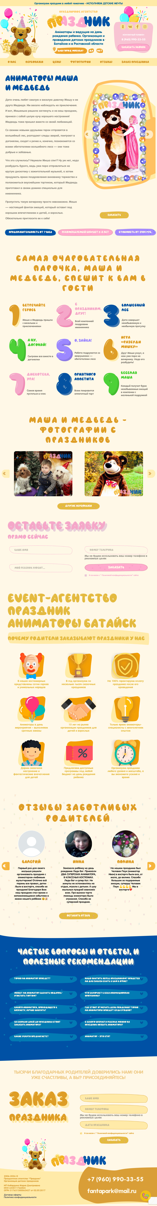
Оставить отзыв (78, 915)
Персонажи (34, 62)
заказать (133, 47)
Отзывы (106, 62)
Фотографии (80, 62)
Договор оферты (12, 1194)
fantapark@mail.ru (111, 1190)
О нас (12, 62)
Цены (57, 62)
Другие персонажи (78, 505)
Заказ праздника (135, 62)
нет (99, 50)
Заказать (114, 215)
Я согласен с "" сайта (113, 575)
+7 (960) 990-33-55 (115, 1178)
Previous (88, 134)
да (91, 50)
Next (149, 134)
